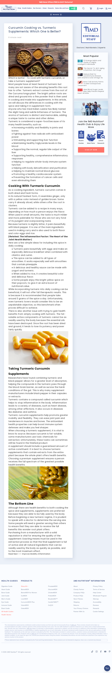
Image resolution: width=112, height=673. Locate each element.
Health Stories (6, 615)
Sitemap (96, 599)
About (76, 586)
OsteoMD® (25, 608)
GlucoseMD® (52, 589)
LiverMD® (24, 599)
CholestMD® (52, 592)
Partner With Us (79, 611)
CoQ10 (50, 605)
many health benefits (20, 124)
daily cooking (52, 289)
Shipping (77, 602)
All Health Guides (7, 611)
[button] (85, 8)
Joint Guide (5, 596)
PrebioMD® (52, 596)
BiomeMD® (25, 589)
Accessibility (97, 602)
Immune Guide (6, 605)
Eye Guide (5, 602)
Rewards (96, 608)
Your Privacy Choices (81, 608)
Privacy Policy (97, 586)
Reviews (96, 605)
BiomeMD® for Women (29, 592)
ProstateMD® (52, 586)
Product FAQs (78, 596)
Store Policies (78, 599)
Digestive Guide (6, 586)
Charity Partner (79, 589)
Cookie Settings (98, 611)
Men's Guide (5, 599)
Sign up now (91, 150)
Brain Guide (5, 608)
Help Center (97, 592)
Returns (76, 605)
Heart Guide (5, 589)
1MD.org (73, 625)
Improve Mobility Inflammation (36, 554)
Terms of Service (99, 589)
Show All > (24, 586)
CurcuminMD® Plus (28, 602)
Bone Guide (5, 592)
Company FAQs (79, 592)
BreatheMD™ (53, 599)
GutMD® (24, 596)
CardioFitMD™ (53, 602)
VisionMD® (25, 605)
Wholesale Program (100, 596)
